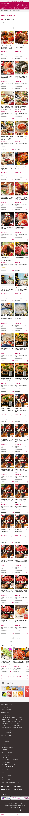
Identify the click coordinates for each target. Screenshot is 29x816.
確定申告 (3, 777)
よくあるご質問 (5, 769)
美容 (18, 723)
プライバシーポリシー (14, 807)
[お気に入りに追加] (13, 58)
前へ (7, 28)
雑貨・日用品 (5, 723)
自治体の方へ (20, 789)
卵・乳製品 (10, 719)
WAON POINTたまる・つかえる (8, 764)
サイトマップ (9, 803)
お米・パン (14, 717)
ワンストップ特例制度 (6, 775)
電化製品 (12, 723)
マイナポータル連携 (6, 779)
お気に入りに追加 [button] (13, 58)
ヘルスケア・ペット (6, 727)
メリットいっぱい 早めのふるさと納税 (10, 759)
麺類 (9, 721)
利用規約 (21, 803)
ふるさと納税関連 (5, 741)
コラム (3, 738)
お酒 (16, 719)
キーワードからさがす (6, 709)
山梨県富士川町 (4, 671)
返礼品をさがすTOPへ (15, 641)
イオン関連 (4, 744)
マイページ (6, 786)
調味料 (20, 721)
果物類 (20, 717)
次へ (22, 28)
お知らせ (19, 786)
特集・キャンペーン (18, 8)
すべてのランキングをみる (14, 676)
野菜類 (3, 719)
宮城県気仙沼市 (16, 671)
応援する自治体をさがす (3, 8)
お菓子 (3, 721)
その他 (20, 727)
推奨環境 (15, 803)
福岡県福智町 (3, 58)
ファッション (5, 725)
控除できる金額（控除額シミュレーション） (11, 782)
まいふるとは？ (5, 757)
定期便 (14, 727)
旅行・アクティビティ (15, 725)
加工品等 (14, 721)
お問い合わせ (6, 789)
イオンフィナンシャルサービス (14, 809)
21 (19, 28)
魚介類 (8, 717)
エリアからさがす (5, 707)
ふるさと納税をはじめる (25, 8)
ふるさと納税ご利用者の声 (7, 766)
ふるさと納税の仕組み (6, 755)
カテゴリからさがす (6, 715)
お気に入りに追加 (11, 671)
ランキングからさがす (6, 730)
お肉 (3, 717)
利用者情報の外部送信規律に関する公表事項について (15, 805)
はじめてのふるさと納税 (7, 752)
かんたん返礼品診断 (6, 762)
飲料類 (20, 719)
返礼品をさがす (11, 8)
